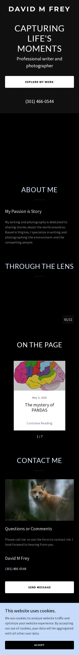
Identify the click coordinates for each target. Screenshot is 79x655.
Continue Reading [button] (39, 423)
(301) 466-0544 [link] (39, 101)
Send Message (39, 587)
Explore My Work (39, 82)
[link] (39, 10)
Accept (39, 645)
